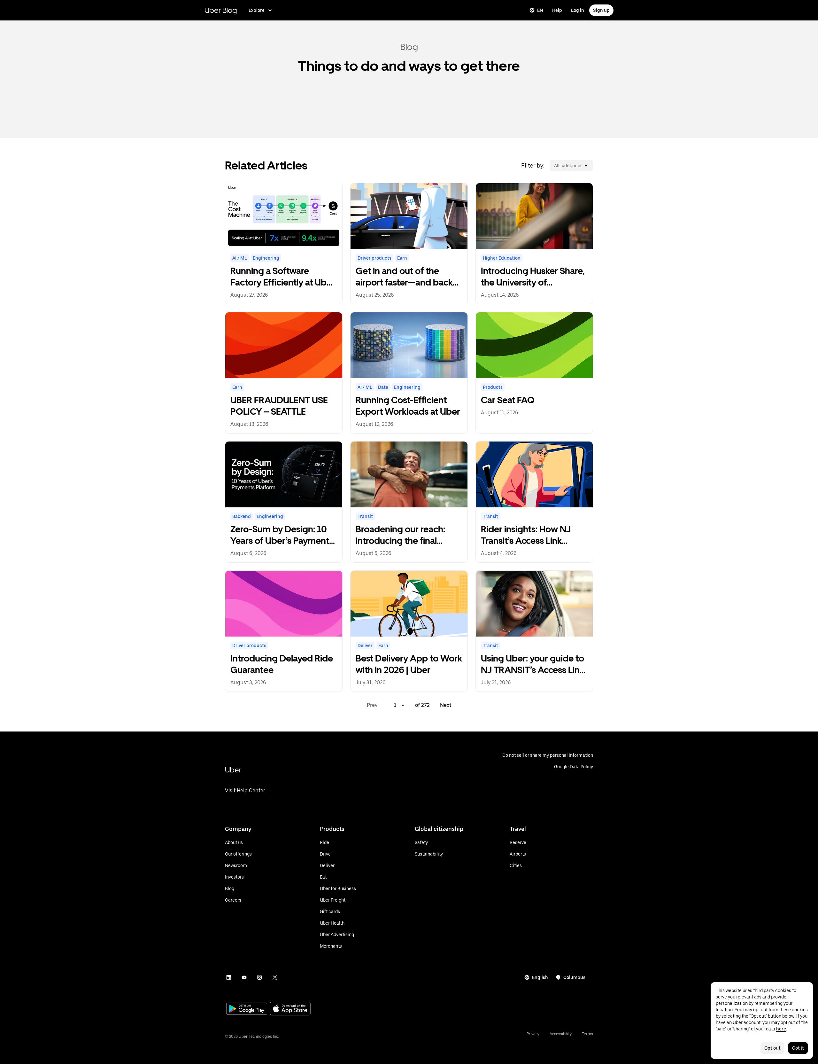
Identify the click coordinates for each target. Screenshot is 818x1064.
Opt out (772, 1048)
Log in (577, 10)
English (540, 977)
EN (540, 10)
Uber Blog (220, 10)
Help (557, 10)
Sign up (601, 10)
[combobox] (553, 165)
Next (445, 705)
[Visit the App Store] (290, 1009)
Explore (257, 10)
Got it (798, 1048)
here (781, 1028)
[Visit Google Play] (246, 1009)
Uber (233, 769)
